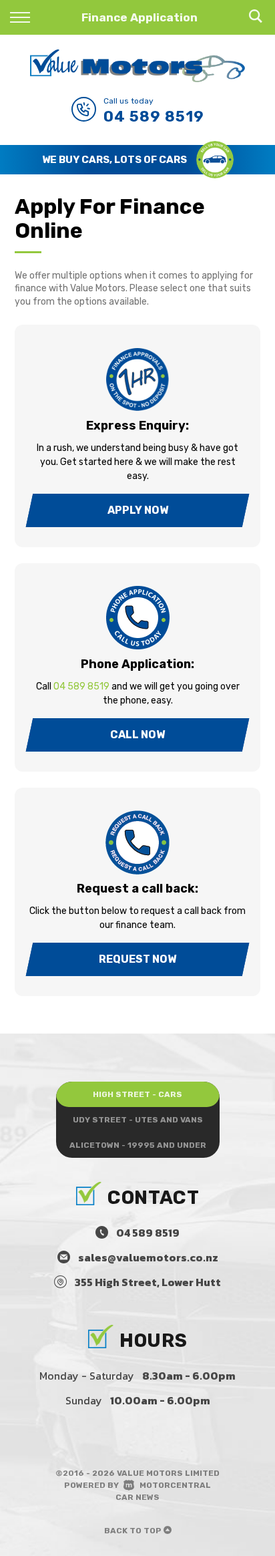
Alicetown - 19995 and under (137, 1145)
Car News (137, 1497)
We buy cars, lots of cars (114, 160)
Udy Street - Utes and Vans (138, 1119)
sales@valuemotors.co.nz (148, 1257)
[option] (137, 159)
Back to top (134, 1530)
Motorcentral (175, 1485)
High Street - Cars (137, 1094)
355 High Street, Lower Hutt (148, 1282)
